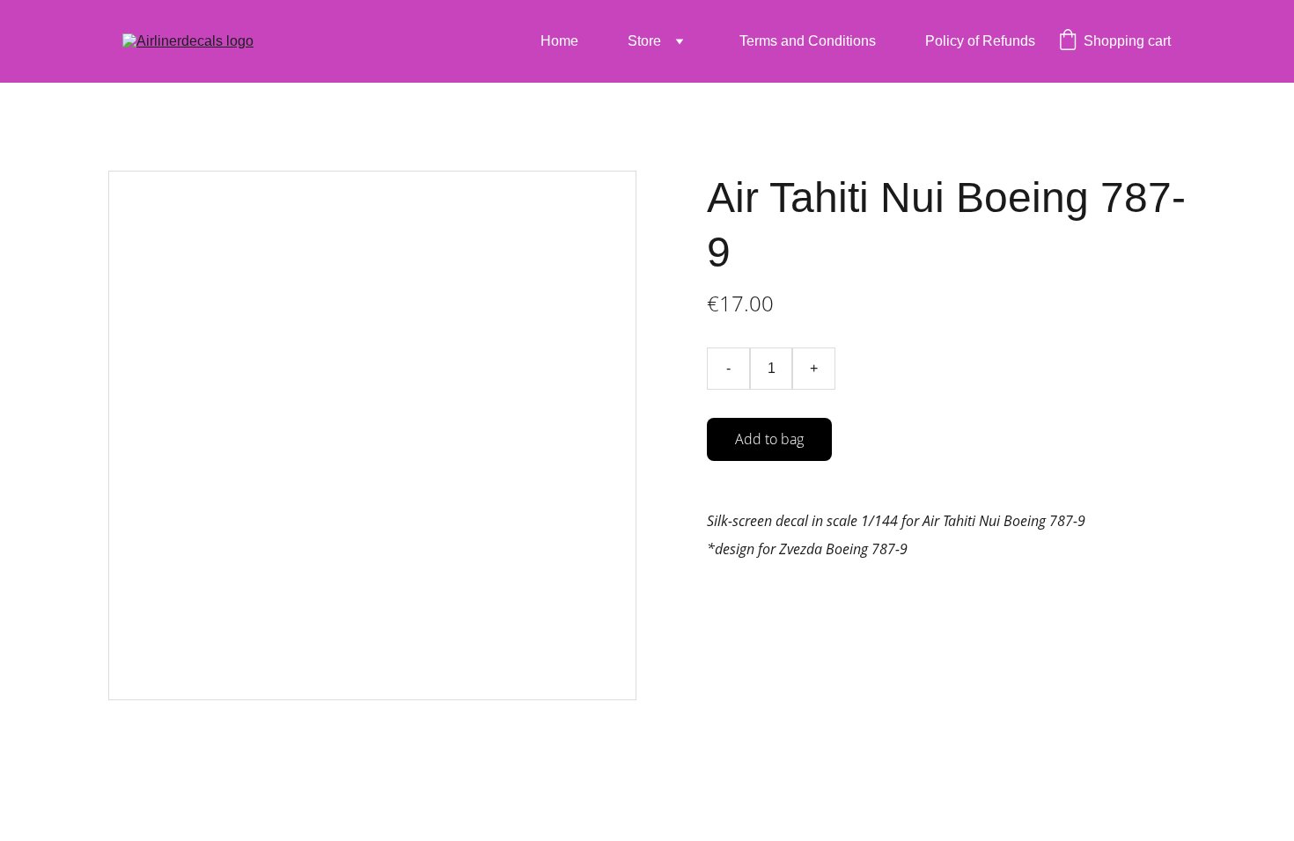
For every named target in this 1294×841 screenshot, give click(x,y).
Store (644, 40)
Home (559, 40)
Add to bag (769, 439)
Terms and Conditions (807, 40)
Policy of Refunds (980, 40)
